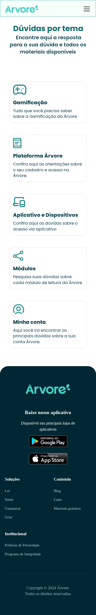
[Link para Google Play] (38, 441)
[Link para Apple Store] (38, 458)
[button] (86, 9)
